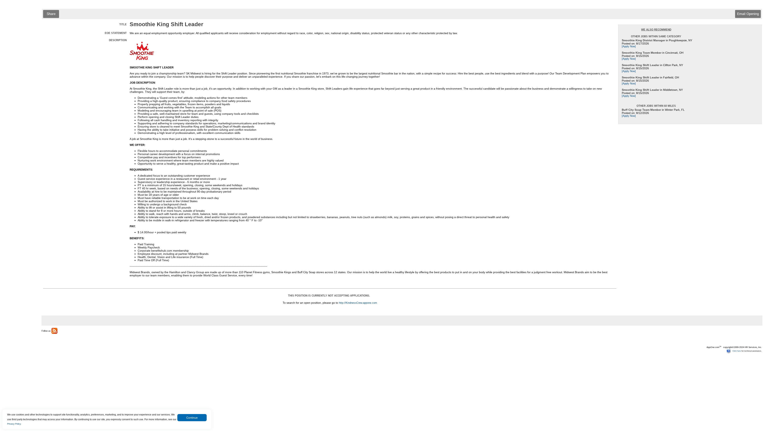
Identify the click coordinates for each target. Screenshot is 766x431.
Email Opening (748, 14)
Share (51, 14)
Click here (736, 351)
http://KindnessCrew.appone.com (358, 303)
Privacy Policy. (14, 424)
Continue (192, 417)
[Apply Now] (629, 46)
